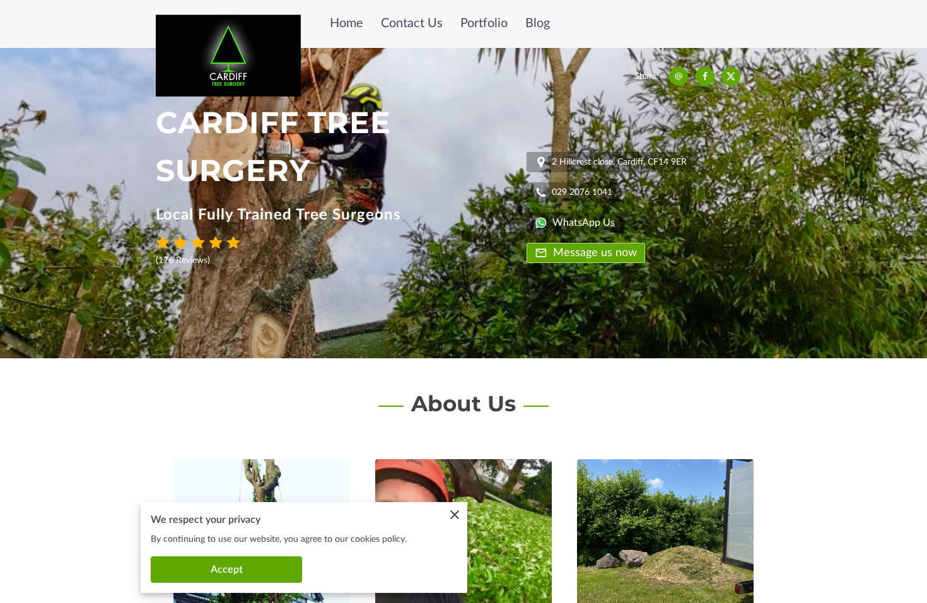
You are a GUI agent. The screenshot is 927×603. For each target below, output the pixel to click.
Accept (227, 570)
